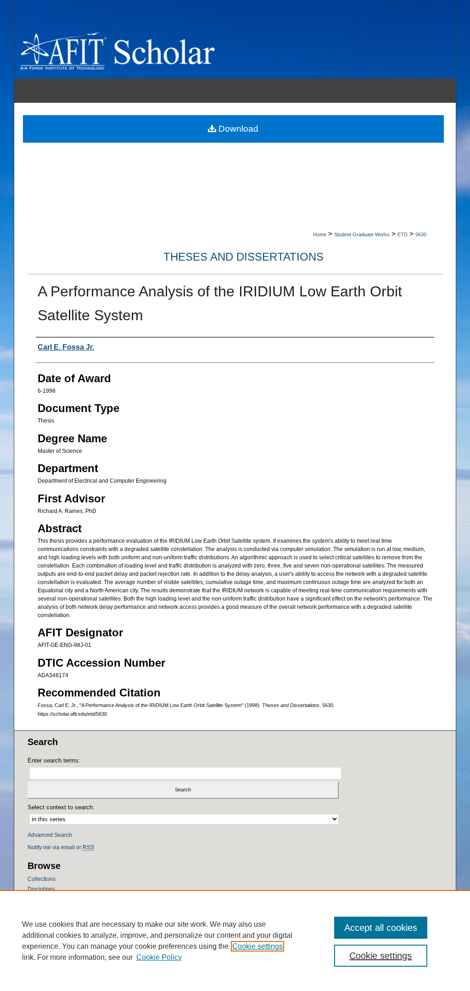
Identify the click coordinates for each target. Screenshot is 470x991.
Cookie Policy (159, 957)
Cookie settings (257, 946)
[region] (235, 940)
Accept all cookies (380, 928)
